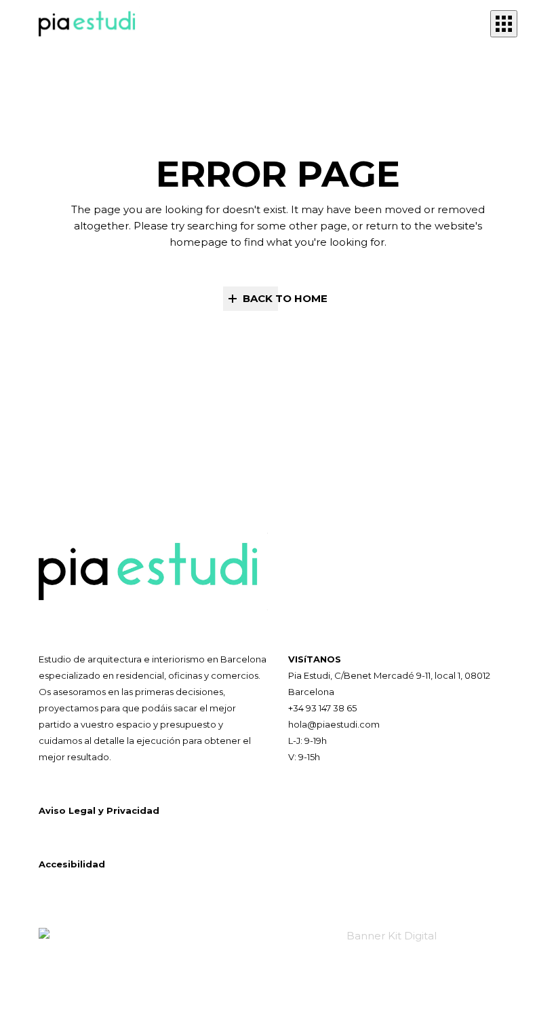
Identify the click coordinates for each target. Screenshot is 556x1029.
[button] (503, 23)
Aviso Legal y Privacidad (99, 810)
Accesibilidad (72, 864)
